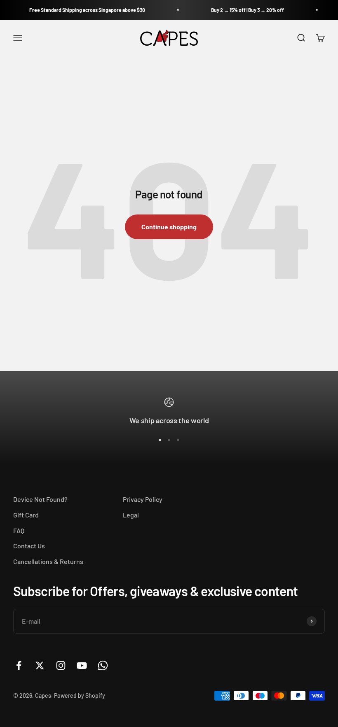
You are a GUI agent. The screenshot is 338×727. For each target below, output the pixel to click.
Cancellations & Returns (48, 561)
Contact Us (29, 546)
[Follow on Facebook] (18, 665)
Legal (131, 515)
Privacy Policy (142, 499)
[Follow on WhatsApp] (102, 665)
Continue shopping (169, 227)
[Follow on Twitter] (39, 665)
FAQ (18, 530)
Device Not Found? (40, 499)
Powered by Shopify (79, 695)
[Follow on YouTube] (81, 665)
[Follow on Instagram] (60, 665)
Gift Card (26, 515)
